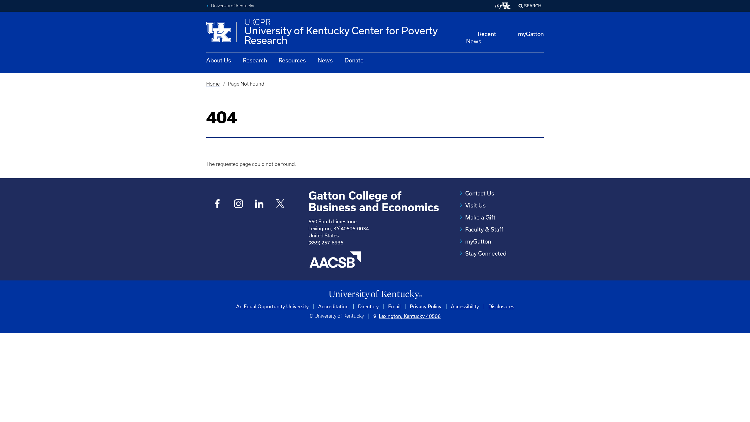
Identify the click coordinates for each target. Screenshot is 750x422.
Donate (354, 60)
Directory (368, 306)
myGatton (531, 33)
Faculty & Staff (484, 229)
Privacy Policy (426, 306)
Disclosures (501, 306)
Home (213, 83)
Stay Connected (486, 253)
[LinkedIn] (259, 204)
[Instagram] (238, 204)
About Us (218, 60)
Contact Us (479, 193)
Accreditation (333, 306)
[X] (280, 204)
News (325, 60)
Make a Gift (480, 217)
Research (255, 60)
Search (532, 5)
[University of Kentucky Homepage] (375, 295)
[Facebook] (217, 204)
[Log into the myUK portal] (503, 5)
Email (394, 306)
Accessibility (465, 306)
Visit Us (475, 205)
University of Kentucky (232, 6)
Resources (292, 60)
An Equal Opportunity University (272, 306)
